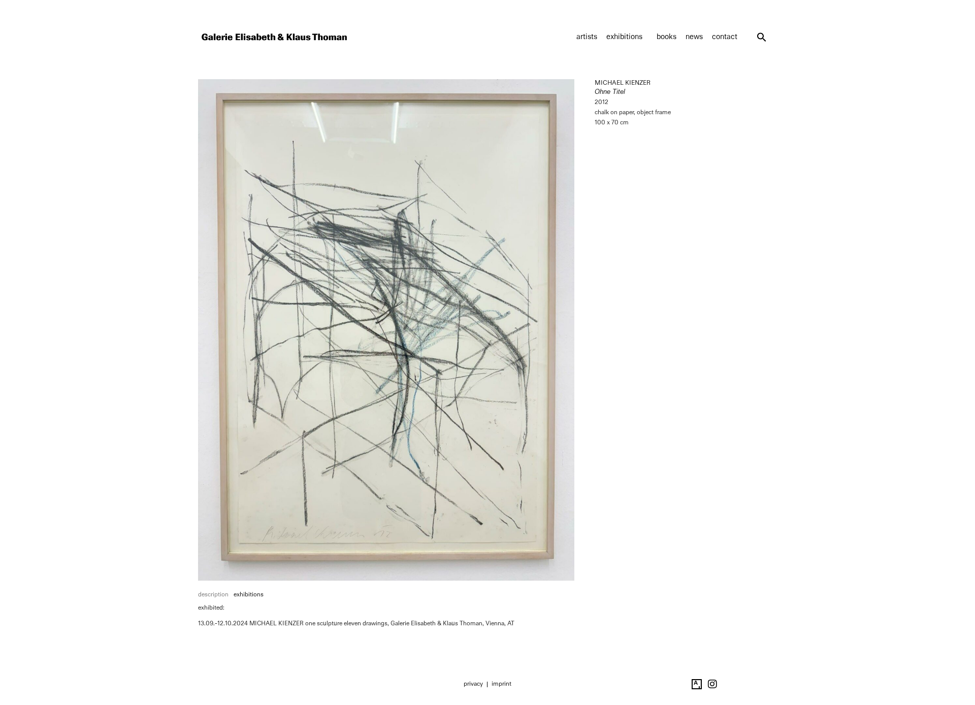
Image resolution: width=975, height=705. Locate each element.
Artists (586, 37)
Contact (724, 37)
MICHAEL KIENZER (623, 83)
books (666, 37)
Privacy (473, 684)
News (694, 37)
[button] (761, 37)
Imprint (501, 684)
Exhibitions (624, 37)
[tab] (213, 595)
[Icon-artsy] (697, 684)
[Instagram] (712, 684)
